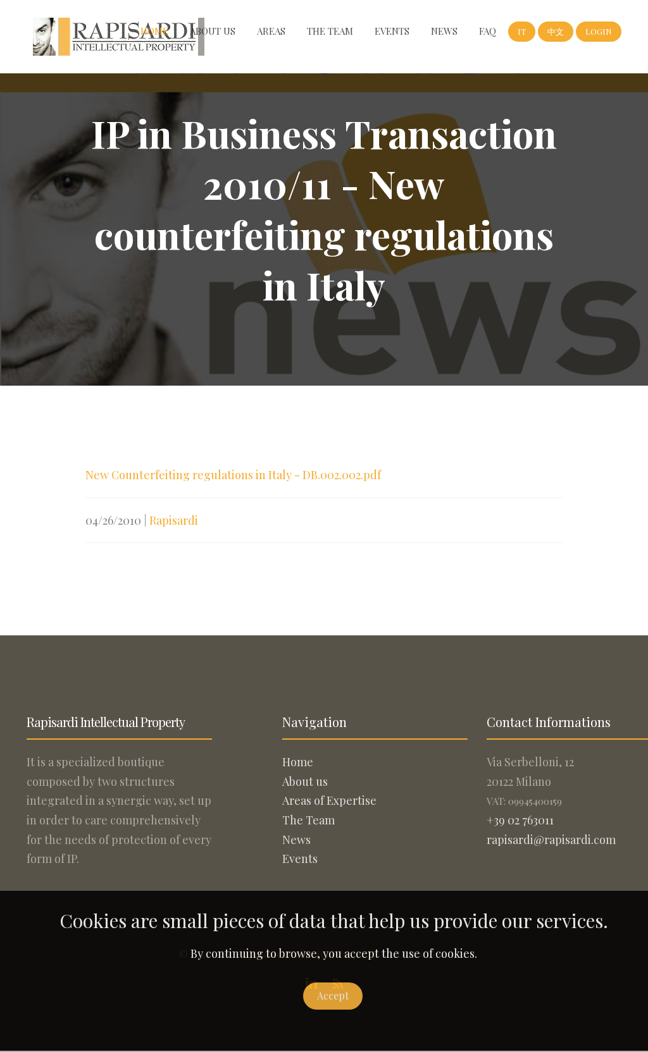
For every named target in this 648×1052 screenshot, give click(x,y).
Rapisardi (173, 520)
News (444, 31)
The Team (330, 31)
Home (154, 31)
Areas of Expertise (329, 800)
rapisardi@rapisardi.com (551, 839)
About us (212, 31)
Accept (333, 995)
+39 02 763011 (520, 820)
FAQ (487, 31)
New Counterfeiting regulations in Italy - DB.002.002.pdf (233, 474)
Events (392, 31)
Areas (271, 31)
